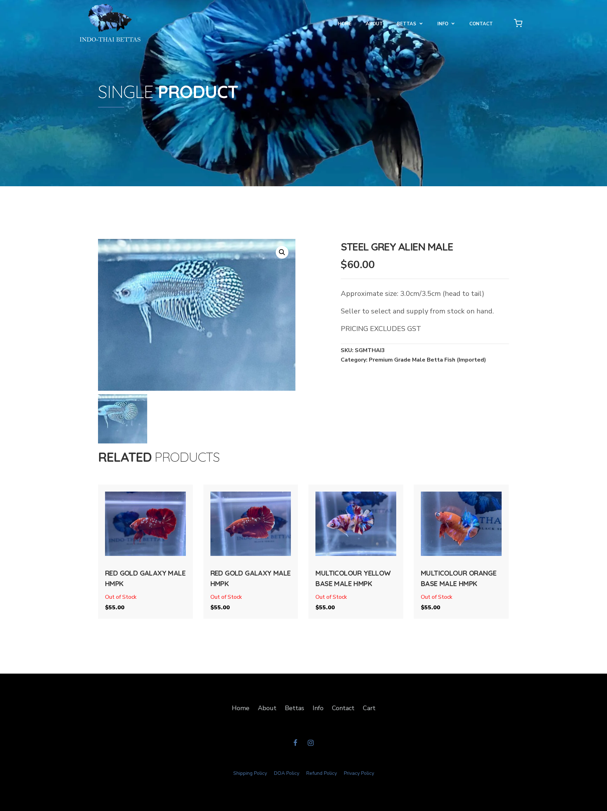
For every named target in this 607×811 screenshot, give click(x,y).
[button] (282, 252)
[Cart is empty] (518, 23)
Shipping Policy (250, 773)
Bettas (406, 24)
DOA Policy (286, 773)
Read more (145, 544)
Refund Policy (321, 773)
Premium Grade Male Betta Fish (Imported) (427, 360)
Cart (369, 708)
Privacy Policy (359, 773)
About (374, 24)
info (442, 24)
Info (318, 708)
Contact (481, 24)
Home (345, 24)
